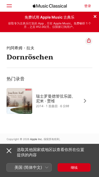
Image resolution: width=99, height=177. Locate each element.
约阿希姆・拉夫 (20, 47)
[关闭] (95, 16)
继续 (74, 167)
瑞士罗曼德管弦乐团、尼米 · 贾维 (56, 98)
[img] (50, 6)
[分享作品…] (88, 41)
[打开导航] (9, 6)
